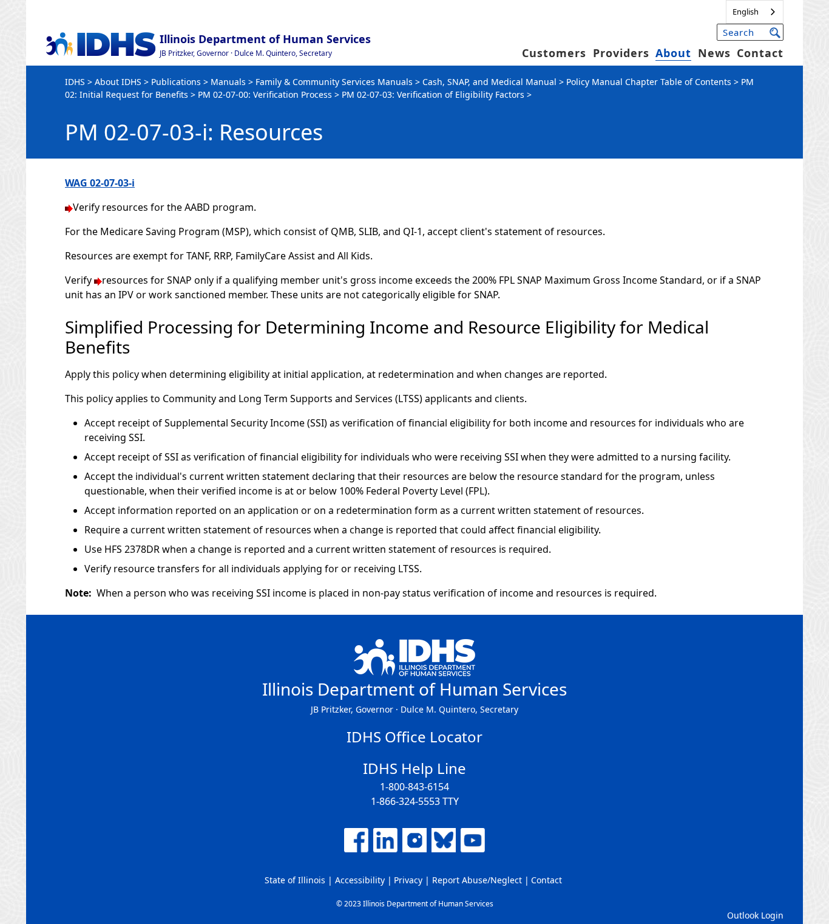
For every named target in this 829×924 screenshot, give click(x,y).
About (673, 53)
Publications (176, 81)
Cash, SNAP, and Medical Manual (489, 81)
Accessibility (360, 880)
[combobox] (754, 12)
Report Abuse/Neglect (477, 880)
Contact (760, 53)
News (714, 53)
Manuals (228, 81)
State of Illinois (295, 880)
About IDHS (118, 81)
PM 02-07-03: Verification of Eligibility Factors (433, 94)
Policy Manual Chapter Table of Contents (648, 81)
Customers (554, 53)
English (746, 11)
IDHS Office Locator (414, 737)
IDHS (75, 81)
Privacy (408, 880)
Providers (621, 53)
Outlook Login (755, 915)
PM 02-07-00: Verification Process (265, 94)
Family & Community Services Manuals (334, 81)
